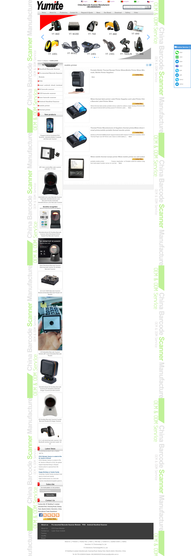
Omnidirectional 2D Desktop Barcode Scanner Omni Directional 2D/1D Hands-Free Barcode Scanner (50, 234)
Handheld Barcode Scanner (49, 69)
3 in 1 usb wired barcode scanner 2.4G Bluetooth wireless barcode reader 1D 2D (50, 442)
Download (118, 12)
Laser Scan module (58, 531)
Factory (44, 533)
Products (63, 12)
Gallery (127, 12)
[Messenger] (57, 515)
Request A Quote (87, 12)
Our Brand (107, 12)
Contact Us (73, 12)
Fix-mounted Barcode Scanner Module (66, 525)
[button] (92, 57)
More (93, 77)
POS (40, 81)
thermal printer (44, 110)
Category (45, 60)
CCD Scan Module (58, 528)
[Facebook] (41, 515)
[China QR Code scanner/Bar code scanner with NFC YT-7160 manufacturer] (50, 153)
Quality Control (115, 541)
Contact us (45, 531)
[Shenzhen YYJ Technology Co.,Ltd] (50, 9)
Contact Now (50, 518)
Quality (43, 536)
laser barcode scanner (47, 97)
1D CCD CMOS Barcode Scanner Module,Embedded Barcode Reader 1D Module (50, 292)
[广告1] (95, 59)
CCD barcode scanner (47, 93)
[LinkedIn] (49, 515)
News (98, 12)
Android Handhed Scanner (49, 101)
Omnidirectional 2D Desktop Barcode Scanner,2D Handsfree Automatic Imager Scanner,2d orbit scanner (50, 388)
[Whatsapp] (53, 515)
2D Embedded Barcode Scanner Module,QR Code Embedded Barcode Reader (50, 353)
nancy (181, 79)
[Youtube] (45, 515)
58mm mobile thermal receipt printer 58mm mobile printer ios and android (118, 157)
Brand (43, 538)
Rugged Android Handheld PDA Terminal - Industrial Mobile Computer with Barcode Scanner (50, 137)
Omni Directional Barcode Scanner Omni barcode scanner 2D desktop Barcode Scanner (50, 267)
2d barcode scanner (46, 89)
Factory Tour (83, 541)
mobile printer (44, 105)
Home (44, 12)
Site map (97, 541)
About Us (53, 12)
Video (136, 12)
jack (180, 70)
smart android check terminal (50, 85)
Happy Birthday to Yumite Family (49, 466)
